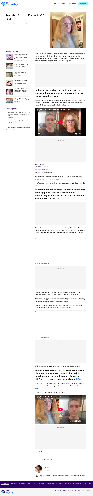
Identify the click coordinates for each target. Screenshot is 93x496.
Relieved (14, 484)
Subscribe (83, 3)
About (55, 490)
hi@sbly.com (47, 470)
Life (50, 4)
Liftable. (79, 379)
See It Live (50, 484)
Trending (72, 4)
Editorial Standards (48, 172)
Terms (60, 490)
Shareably (5, 484)
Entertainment (60, 4)
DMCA (75, 490)
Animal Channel (39, 484)
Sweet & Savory (25, 484)
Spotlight (77, 484)
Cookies (70, 490)
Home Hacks (87, 484)
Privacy (65, 490)
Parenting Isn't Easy (63, 484)
